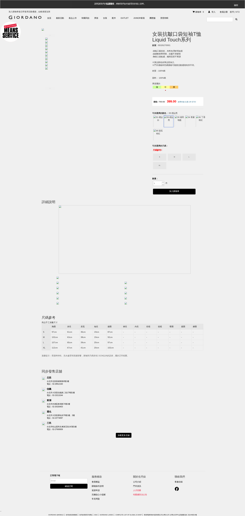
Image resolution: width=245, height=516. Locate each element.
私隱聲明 (110, 4)
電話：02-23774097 (55, 418)
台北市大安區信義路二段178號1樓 (61, 393)
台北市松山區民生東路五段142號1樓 (62, 427)
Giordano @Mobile (56, 515)
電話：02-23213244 (55, 395)
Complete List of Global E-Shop (128, 515)
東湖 (49, 400)
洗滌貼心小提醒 (99, 494)
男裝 (96, 18)
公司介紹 (137, 482)
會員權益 (96, 482)
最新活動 (60, 18)
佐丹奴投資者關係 (71, 515)
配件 (114, 18)
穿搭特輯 (164, 18)
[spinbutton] (157, 183)
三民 (49, 423)
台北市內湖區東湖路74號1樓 (58, 404)
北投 (49, 377)
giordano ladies (106, 515)
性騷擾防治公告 (140, 494)
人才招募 (137, 490)
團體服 (153, 18)
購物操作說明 (98, 486)
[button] (163, 182)
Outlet (125, 18)
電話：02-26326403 (55, 407)
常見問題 (96, 499)
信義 (49, 389)
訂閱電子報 (55, 475)
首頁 (49, 18)
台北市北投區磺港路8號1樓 (58, 381)
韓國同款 (85, 18)
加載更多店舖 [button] (124, 435)
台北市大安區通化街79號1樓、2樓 (61, 415)
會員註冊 (224, 12)
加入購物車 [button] (174, 191)
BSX (95, 515)
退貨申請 (96, 490)
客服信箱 (179, 482)
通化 (49, 411)
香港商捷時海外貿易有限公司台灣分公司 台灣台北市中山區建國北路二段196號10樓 (170, 515)
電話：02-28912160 (55, 384)
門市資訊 (137, 486)
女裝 (105, 18)
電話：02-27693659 (55, 429)
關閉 (236, 5)
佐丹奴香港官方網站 (85, 515)
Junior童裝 (139, 18)
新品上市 (73, 18)
